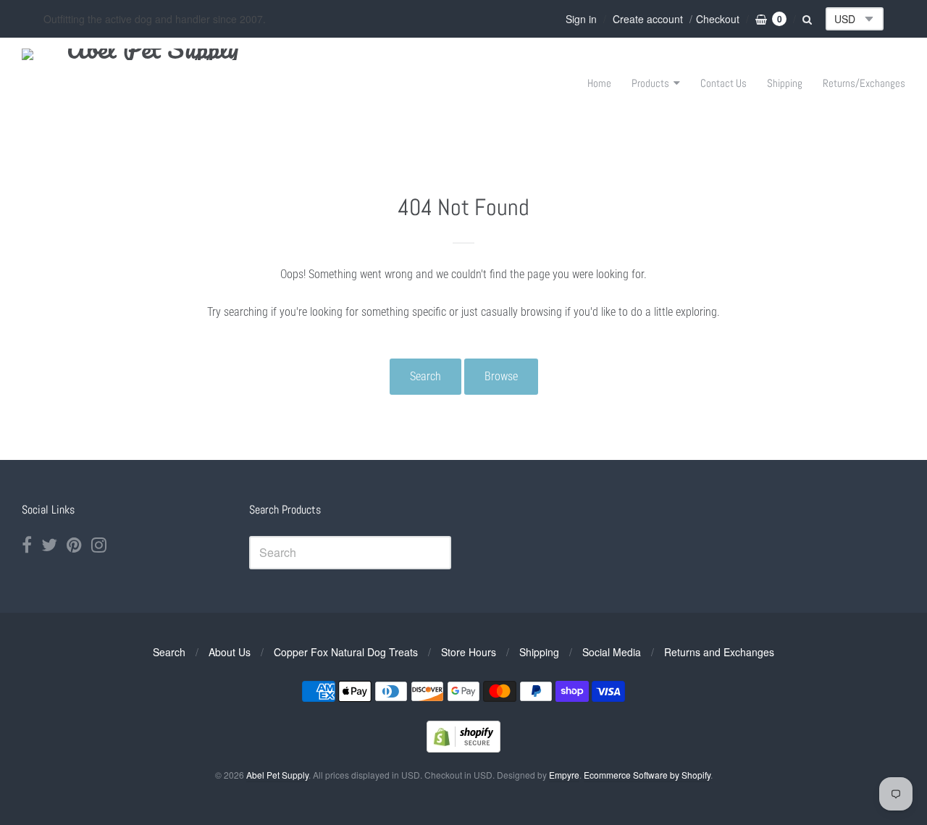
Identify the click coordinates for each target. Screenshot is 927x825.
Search (425, 376)
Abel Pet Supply (277, 775)
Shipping (784, 83)
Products (650, 83)
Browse (501, 376)
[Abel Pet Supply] (147, 83)
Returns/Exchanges (864, 83)
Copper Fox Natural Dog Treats (346, 652)
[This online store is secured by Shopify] (463, 748)
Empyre (564, 775)
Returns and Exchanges (719, 652)
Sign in (581, 19)
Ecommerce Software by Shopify (647, 775)
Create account (648, 19)
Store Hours (468, 652)
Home (599, 83)
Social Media (611, 652)
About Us (230, 652)
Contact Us (723, 83)
